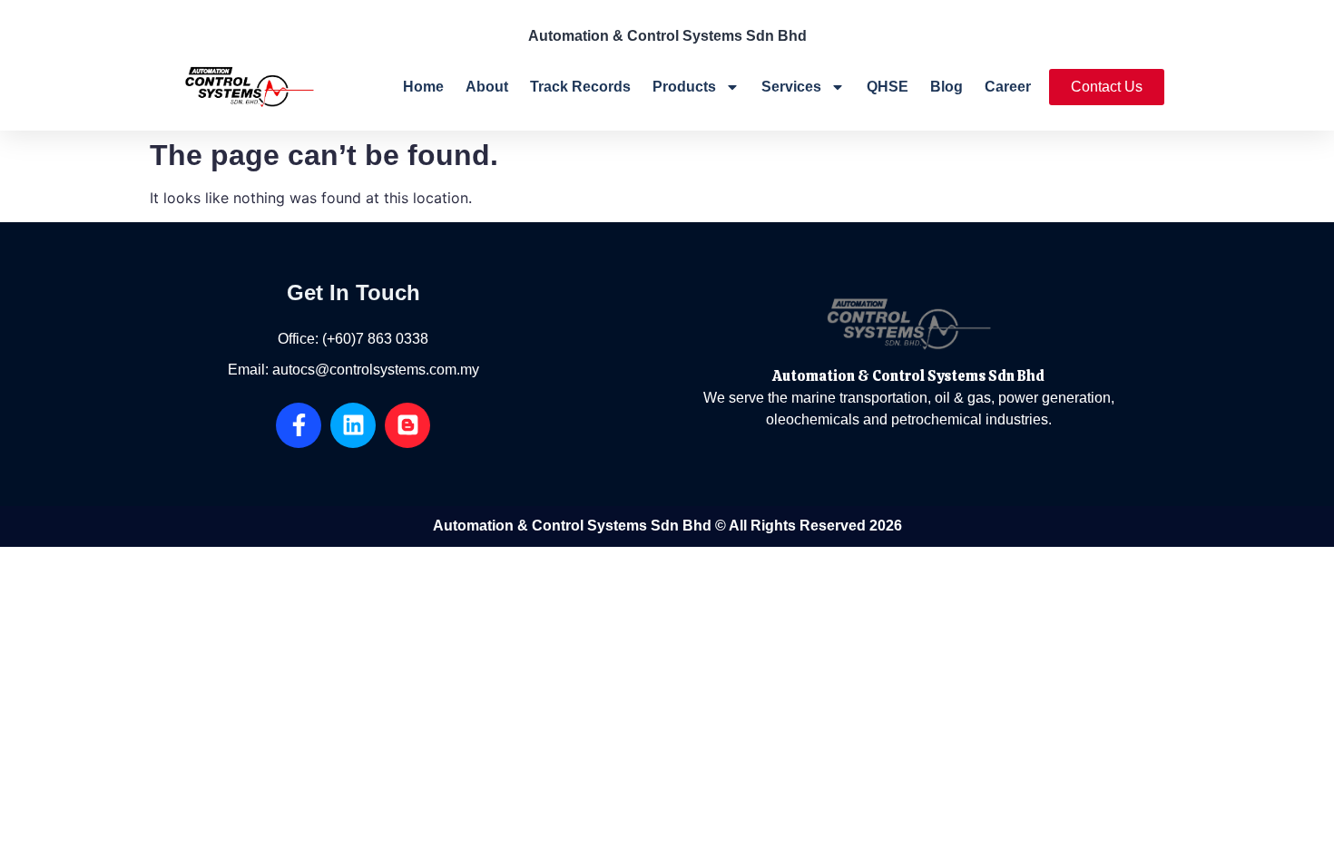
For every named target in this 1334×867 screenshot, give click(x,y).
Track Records (580, 86)
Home (423, 86)
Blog (946, 86)
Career (1008, 86)
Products (684, 86)
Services (791, 86)
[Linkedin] (353, 425)
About (487, 86)
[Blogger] (407, 425)
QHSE (887, 86)
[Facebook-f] (298, 425)
